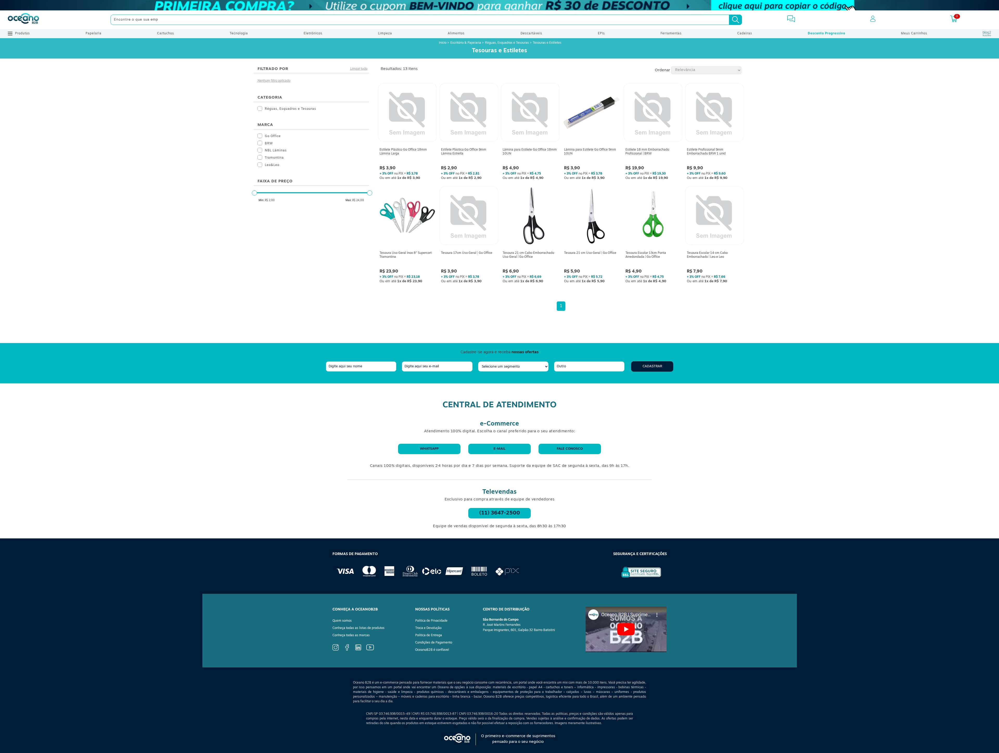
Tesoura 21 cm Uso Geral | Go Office (590, 253)
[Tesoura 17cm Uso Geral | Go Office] (468, 217)
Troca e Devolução (428, 628)
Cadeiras (744, 33)
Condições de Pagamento (433, 642)
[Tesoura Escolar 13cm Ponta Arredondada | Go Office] (653, 217)
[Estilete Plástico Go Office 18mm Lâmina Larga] (407, 113)
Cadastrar (652, 366)
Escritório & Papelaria (465, 42)
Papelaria (93, 33)
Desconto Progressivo (826, 33)
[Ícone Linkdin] (358, 649)
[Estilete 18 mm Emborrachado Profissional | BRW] (653, 113)
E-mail (499, 448)
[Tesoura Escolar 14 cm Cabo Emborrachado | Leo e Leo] (714, 217)
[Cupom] (499, 5)
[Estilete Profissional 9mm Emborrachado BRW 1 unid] (714, 113)
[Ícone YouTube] (370, 649)
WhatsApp (429, 448)
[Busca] (735, 20)
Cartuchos (165, 33)
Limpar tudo (358, 68)
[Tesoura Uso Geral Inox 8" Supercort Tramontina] (407, 217)
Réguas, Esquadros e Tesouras (507, 42)
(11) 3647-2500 (499, 513)
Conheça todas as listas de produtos (358, 628)
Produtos (22, 33)
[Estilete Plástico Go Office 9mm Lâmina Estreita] (468, 113)
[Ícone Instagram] (335, 649)
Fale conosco (570, 448)
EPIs (601, 33)
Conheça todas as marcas (351, 635)
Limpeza (385, 33)
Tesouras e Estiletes (547, 42)
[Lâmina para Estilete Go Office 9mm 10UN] (591, 113)
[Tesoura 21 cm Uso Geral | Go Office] (591, 217)
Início (443, 42)
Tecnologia (239, 33)
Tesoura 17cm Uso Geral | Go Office (466, 253)
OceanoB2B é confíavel (432, 650)
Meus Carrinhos (914, 33)
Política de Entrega (428, 635)
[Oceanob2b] (23, 20)
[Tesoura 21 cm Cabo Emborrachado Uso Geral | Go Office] (530, 217)
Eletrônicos (313, 33)
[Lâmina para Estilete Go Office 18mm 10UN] (530, 113)
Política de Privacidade (431, 620)
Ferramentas (671, 33)
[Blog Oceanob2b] (987, 33)
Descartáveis (531, 33)
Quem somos (342, 620)
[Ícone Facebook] (347, 649)
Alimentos (456, 33)
